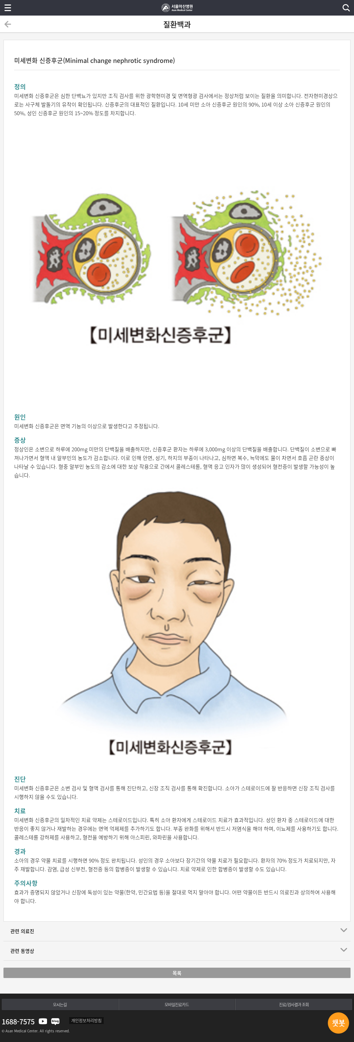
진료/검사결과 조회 (294, 1005)
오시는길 (60, 1005)
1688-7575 (18, 1021)
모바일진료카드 (177, 1005)
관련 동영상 (22, 950)
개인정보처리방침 (86, 1020)
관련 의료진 (22, 931)
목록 (177, 972)
